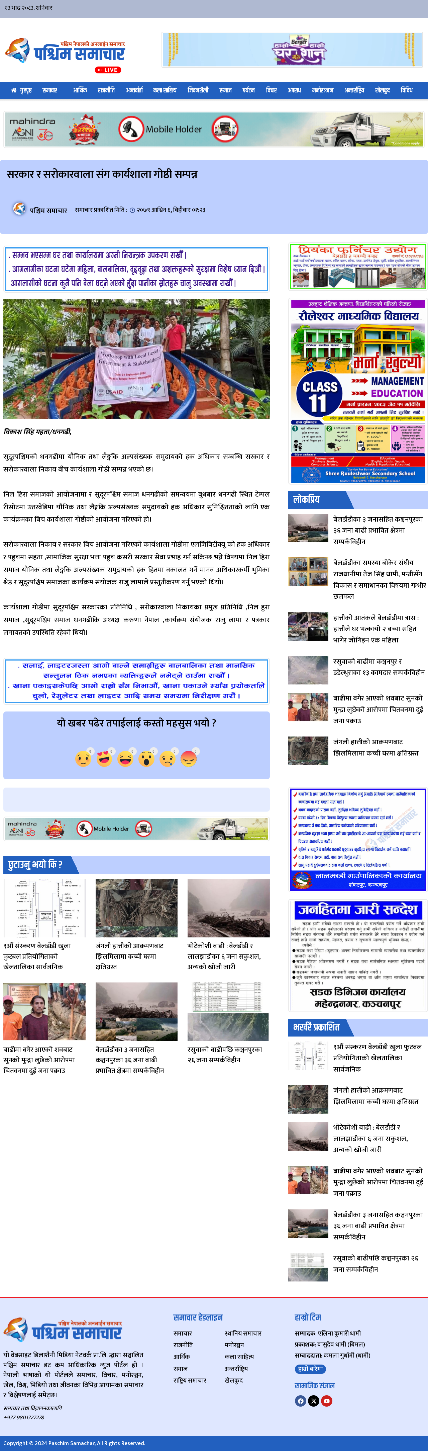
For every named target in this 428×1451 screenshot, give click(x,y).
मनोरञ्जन (322, 90)
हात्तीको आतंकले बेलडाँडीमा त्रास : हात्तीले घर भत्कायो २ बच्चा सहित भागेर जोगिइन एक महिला (376, 629)
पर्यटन (249, 90)
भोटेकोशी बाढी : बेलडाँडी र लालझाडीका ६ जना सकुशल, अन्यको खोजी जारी (224, 956)
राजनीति (106, 90)
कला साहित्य (165, 90)
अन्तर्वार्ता (134, 90)
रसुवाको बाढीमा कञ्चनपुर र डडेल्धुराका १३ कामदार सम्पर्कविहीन (379, 667)
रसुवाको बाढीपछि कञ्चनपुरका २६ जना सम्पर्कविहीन (225, 1055)
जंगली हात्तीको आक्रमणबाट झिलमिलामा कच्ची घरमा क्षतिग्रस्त (130, 956)
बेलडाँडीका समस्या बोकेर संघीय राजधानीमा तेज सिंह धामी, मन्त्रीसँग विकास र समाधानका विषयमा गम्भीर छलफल (379, 579)
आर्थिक (80, 90)
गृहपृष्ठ (25, 90)
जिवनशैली (198, 90)
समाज (226, 90)
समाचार (49, 90)
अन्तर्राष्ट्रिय (354, 90)
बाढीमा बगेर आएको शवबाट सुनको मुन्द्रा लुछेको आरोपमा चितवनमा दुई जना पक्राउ (39, 1060)
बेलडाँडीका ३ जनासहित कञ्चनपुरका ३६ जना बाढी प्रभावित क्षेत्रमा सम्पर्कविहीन (130, 1060)
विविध (407, 90)
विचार (271, 90)
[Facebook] (300, 1401)
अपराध (294, 90)
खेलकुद (383, 90)
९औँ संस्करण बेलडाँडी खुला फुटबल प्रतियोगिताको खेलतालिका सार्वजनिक (37, 956)
